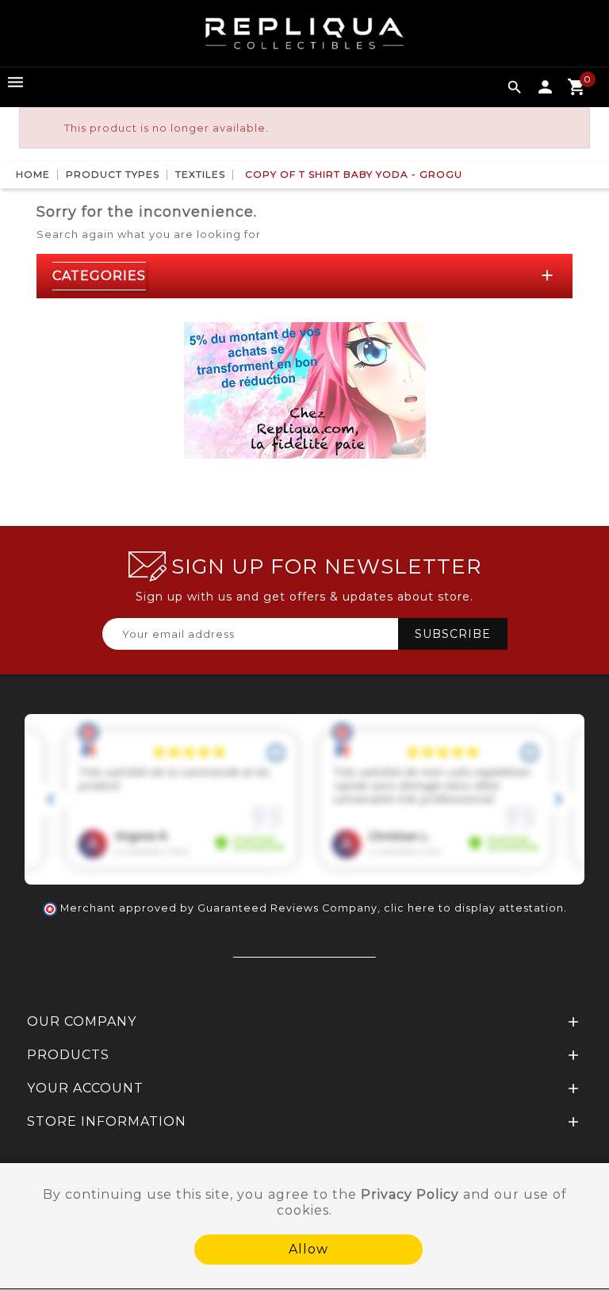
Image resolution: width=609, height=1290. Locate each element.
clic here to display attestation (474, 908)
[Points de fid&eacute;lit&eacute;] (305, 388)
